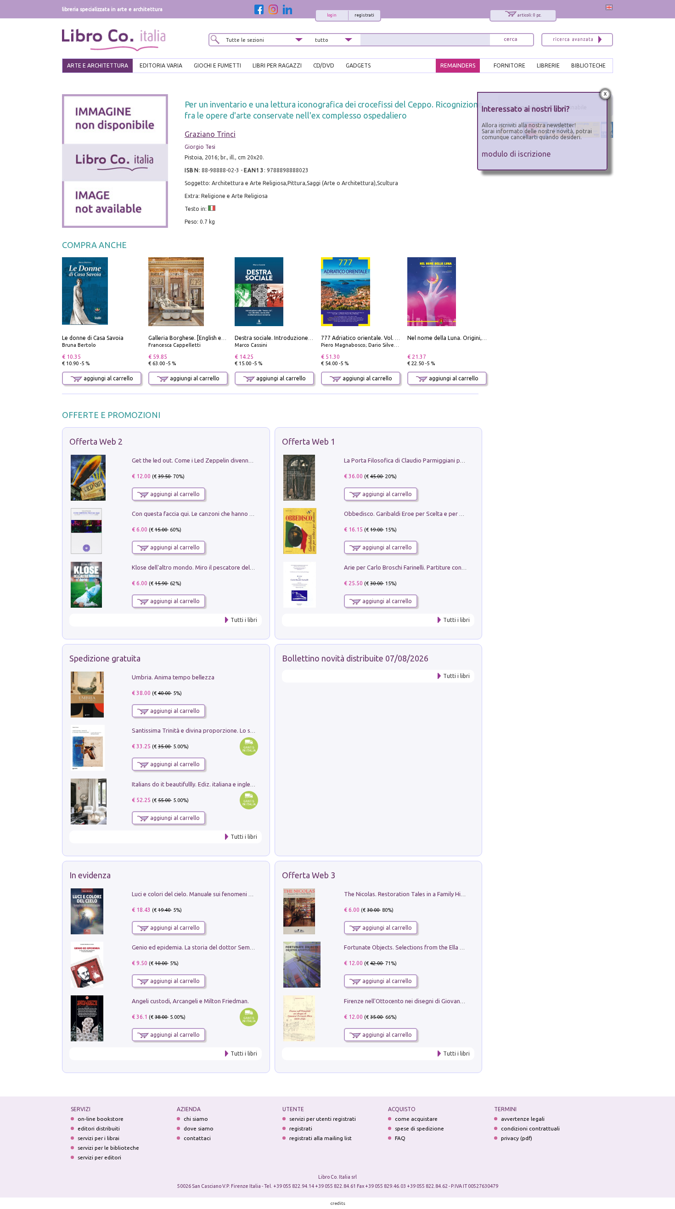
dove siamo (199, 1128)
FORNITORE (509, 65)
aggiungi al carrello (107, 378)
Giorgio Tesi (200, 147)
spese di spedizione (419, 1128)
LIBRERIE (548, 65)
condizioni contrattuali (530, 1128)
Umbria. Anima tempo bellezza (173, 677)
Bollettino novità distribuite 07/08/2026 (355, 658)
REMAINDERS (457, 65)
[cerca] (510, 39)
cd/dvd (323, 65)
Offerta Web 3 (308, 875)
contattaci (197, 1138)
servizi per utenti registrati (322, 1119)
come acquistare (416, 1119)
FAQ (400, 1138)
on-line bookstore (101, 1119)
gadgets (358, 65)
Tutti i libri (244, 620)
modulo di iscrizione (516, 153)
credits (338, 1203)
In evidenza (90, 875)
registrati (364, 15)
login (332, 15)
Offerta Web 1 (308, 441)
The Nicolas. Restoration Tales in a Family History (409, 894)
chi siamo (196, 1119)
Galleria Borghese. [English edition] (193, 338)
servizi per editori (99, 1157)
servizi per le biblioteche (108, 1148)
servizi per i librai (98, 1138)
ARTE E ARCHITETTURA (97, 65)
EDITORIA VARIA (161, 65)
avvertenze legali (523, 1119)
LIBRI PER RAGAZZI (277, 65)
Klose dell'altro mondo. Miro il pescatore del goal (197, 567)
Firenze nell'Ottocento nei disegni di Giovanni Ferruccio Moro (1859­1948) (441, 1001)
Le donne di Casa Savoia (93, 338)
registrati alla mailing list (320, 1138)
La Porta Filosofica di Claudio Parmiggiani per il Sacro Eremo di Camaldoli (442, 460)
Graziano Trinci (210, 134)
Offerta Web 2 (96, 441)
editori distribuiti (99, 1128)
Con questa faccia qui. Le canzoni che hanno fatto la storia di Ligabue (223, 513)
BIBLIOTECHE (588, 65)
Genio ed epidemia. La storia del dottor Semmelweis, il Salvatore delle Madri (234, 947)
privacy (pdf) (516, 1138)
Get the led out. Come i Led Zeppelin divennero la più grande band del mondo (235, 460)
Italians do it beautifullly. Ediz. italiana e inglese (194, 784)
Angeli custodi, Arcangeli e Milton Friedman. (190, 1001)
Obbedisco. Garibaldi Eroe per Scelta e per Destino (412, 513)
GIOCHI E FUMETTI (217, 65)
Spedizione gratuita (105, 658)
